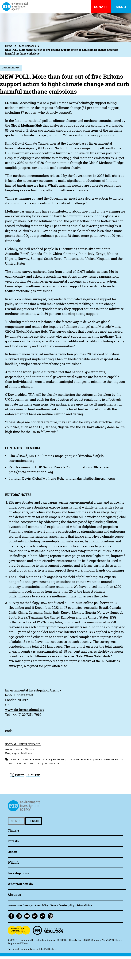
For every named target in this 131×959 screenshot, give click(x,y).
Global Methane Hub (26, 125)
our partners (51, 763)
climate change (31, 759)
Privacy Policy (84, 905)
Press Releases (27, 46)
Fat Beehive (50, 949)
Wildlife (13, 862)
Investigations (18, 873)
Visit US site (14, 905)
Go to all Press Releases (23, 744)
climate (14, 759)
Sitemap (27, 905)
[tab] (11, 46)
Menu (121, 6)
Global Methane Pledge (109, 759)
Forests (13, 841)
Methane (26, 753)
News (53, 905)
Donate (34, 821)
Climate (29, 749)
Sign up (16, 821)
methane (35, 763)
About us (14, 894)
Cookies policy (66, 905)
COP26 (46, 759)
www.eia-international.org (24, 709)
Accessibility (41, 905)
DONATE (100, 6)
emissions (58, 759)
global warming (17, 763)
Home (8, 46)
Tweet (19, 775)
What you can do (20, 884)
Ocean (12, 852)
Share (35, 775)
